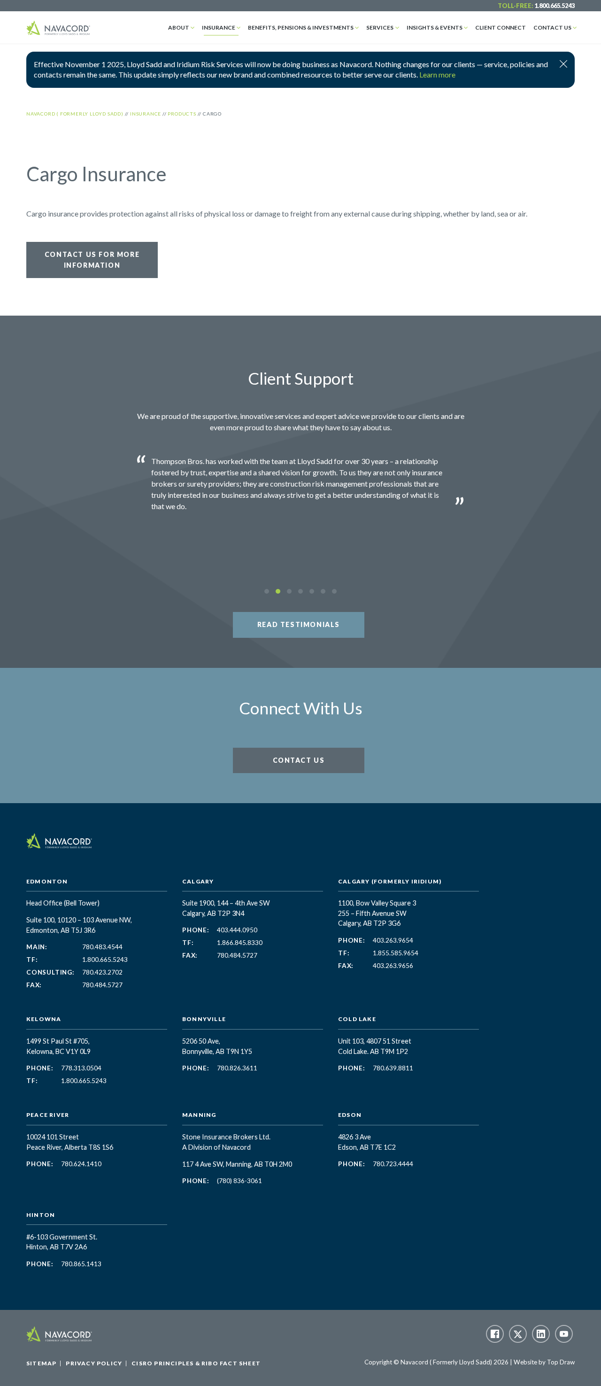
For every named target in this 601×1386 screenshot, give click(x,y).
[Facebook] (495, 1334)
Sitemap (41, 1363)
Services (379, 27)
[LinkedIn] (541, 1334)
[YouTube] (564, 1334)
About (178, 27)
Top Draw (561, 1362)
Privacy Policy (94, 1363)
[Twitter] (518, 1334)
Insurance (218, 27)
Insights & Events (434, 27)
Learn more (437, 74)
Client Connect (500, 27)
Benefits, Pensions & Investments (301, 27)
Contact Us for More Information (92, 259)
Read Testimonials (298, 624)
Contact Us (552, 27)
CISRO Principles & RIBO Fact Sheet (196, 1363)
